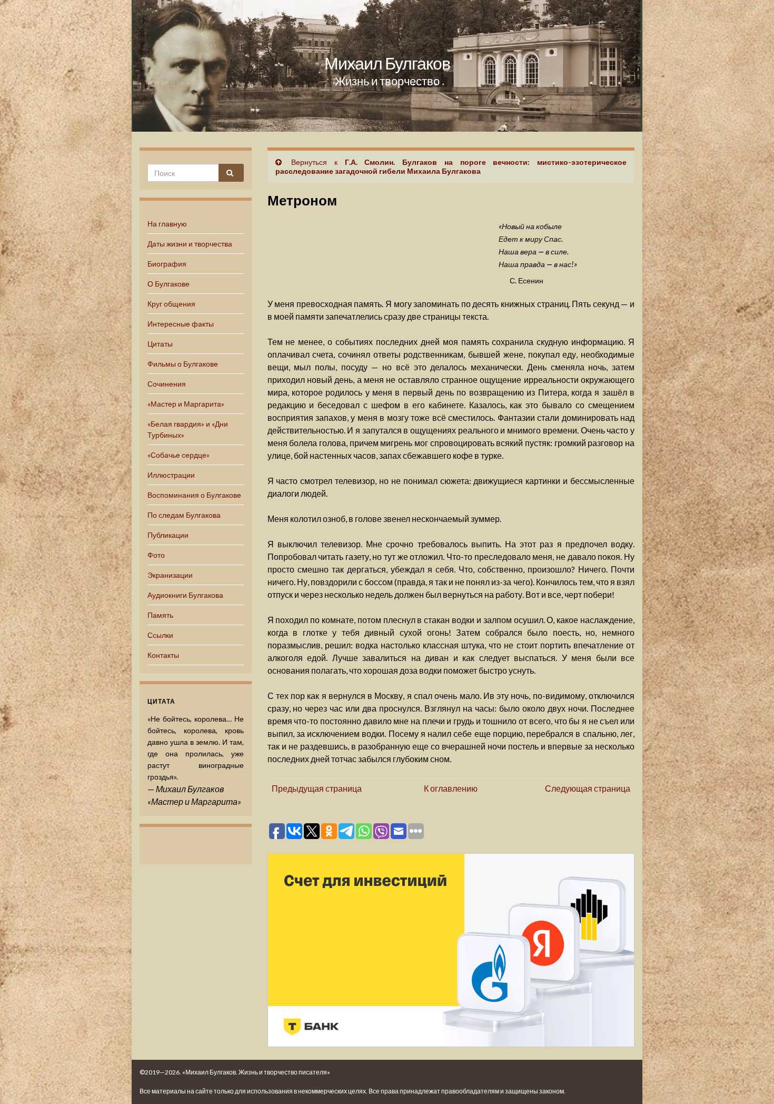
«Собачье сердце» (178, 454)
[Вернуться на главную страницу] (387, 66)
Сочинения (166, 383)
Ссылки (160, 634)
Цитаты (160, 343)
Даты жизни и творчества (189, 243)
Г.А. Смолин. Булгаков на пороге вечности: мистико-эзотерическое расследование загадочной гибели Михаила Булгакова (451, 166)
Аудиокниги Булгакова (185, 594)
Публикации (167, 534)
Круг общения (171, 303)
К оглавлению (451, 788)
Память (160, 614)
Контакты (163, 654)
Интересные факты (180, 323)
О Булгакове (168, 283)
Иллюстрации (171, 474)
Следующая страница (587, 788)
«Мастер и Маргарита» (185, 403)
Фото (156, 554)
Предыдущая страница (317, 788)
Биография (166, 263)
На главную (167, 223)
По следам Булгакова (184, 514)
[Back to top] (750, 1080)
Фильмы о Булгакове (182, 363)
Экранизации (170, 574)
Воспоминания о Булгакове (194, 494)
